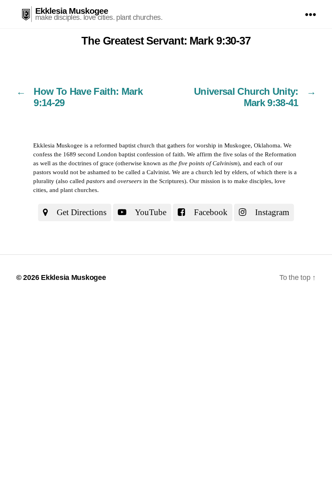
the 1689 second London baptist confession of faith (119, 154)
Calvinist (158, 172)
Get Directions (80, 212)
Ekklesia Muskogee (71, 10)
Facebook (210, 212)
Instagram (271, 212)
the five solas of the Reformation (255, 154)
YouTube (149, 212)
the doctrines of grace (86, 163)
